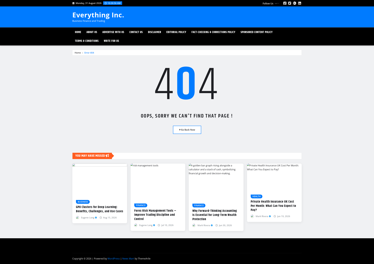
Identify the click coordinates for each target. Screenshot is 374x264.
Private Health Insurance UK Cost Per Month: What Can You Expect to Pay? (273, 206)
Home (78, 32)
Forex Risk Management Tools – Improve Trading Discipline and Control (155, 215)
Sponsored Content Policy (257, 32)
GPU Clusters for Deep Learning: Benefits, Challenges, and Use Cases (99, 209)
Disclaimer (154, 32)
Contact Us (136, 32)
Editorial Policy (176, 32)
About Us (91, 32)
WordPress (114, 258)
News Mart (128, 258)
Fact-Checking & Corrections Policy (213, 32)
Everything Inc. (98, 14)
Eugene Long (87, 217)
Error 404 (89, 52)
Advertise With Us (113, 32)
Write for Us (111, 41)
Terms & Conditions (87, 41)
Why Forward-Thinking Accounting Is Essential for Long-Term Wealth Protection (214, 215)
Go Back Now (188, 129)
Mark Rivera (204, 225)
